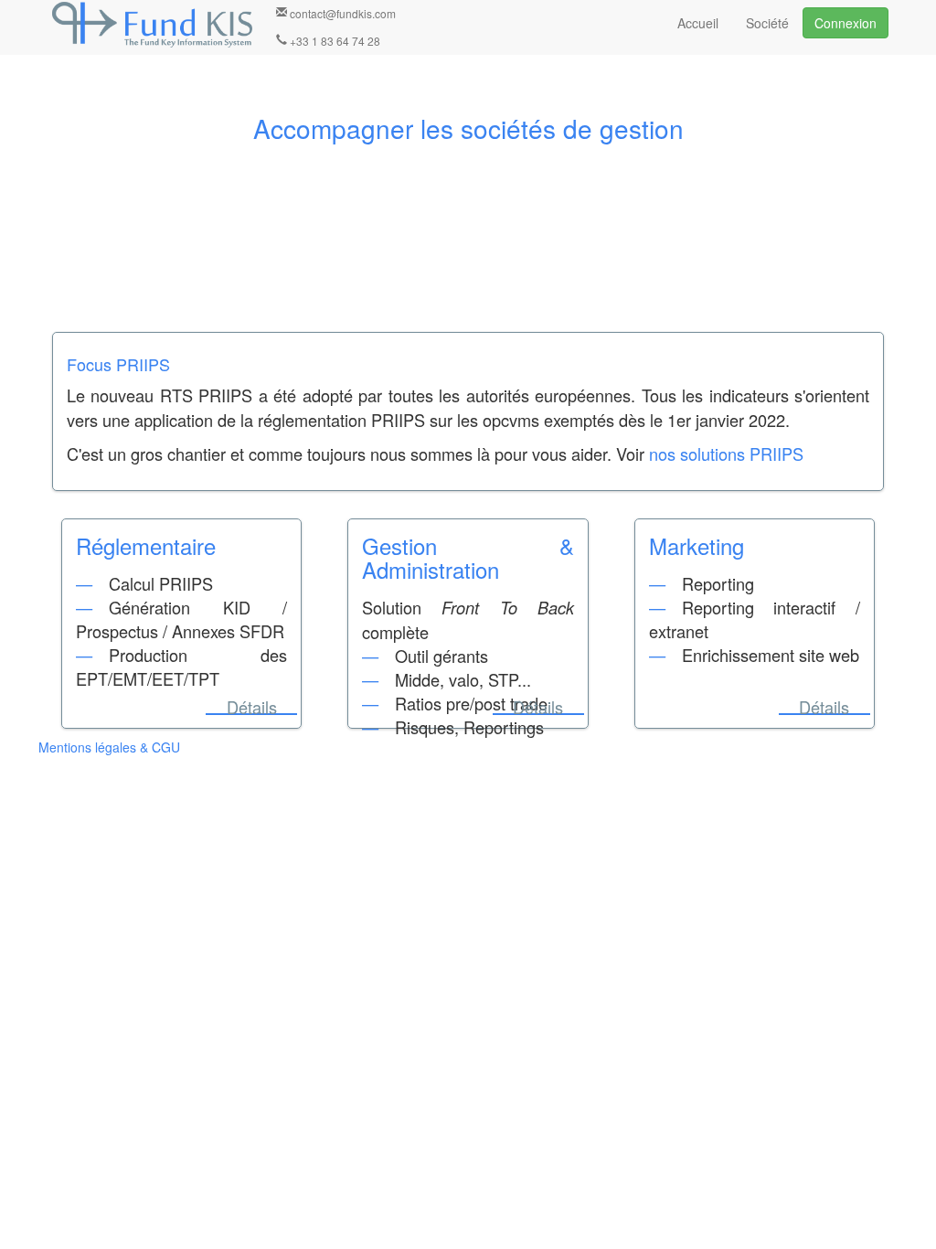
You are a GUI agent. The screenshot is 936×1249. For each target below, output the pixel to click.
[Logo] (152, 24)
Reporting (718, 583)
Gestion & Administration (467, 557)
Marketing (696, 545)
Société (767, 23)
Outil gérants (441, 655)
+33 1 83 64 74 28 (333, 40)
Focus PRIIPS (118, 364)
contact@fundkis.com (341, 13)
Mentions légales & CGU (109, 747)
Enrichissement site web (770, 655)
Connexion (845, 23)
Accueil (697, 23)
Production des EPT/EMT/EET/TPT (181, 666)
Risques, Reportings (469, 727)
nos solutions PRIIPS (726, 453)
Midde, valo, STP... (463, 679)
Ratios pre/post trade (471, 703)
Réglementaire (146, 545)
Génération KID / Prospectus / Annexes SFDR (181, 619)
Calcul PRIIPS (161, 583)
